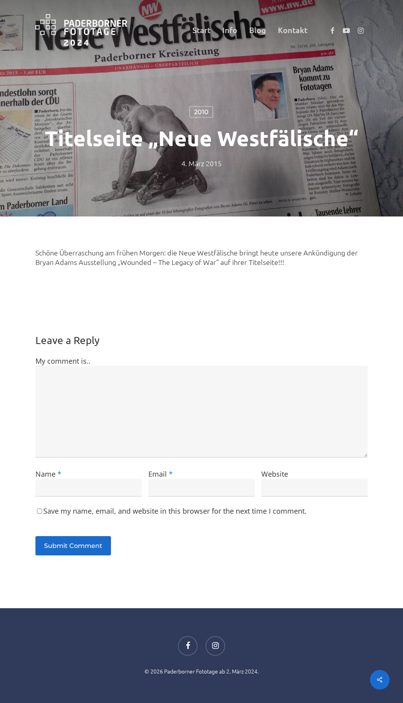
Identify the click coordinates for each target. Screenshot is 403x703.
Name (48, 474)
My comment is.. (63, 361)
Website (274, 474)
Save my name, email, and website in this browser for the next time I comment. (175, 511)
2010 (201, 112)
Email (160, 474)
